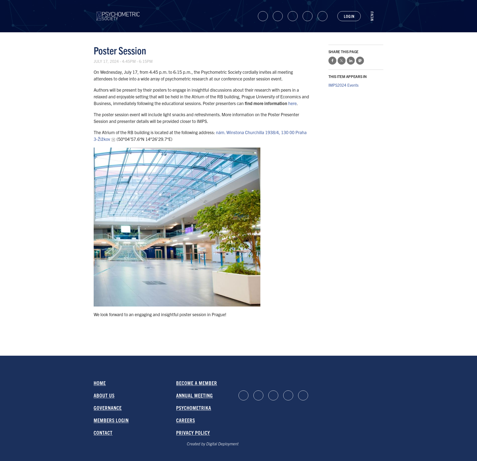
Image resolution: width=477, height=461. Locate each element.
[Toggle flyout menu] (374, 16)
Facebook (278, 16)
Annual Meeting (194, 395)
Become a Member (196, 383)
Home (100, 383)
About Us (104, 395)
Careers (185, 420)
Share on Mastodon (360, 61)
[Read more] (202, 227)
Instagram (308, 16)
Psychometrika (193, 408)
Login (349, 16)
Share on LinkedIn (351, 61)
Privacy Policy (193, 432)
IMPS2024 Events (343, 84)
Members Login (111, 420)
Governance (108, 408)
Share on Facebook (332, 61)
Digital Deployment (222, 443)
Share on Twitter (342, 61)
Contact (103, 432)
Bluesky (293, 16)
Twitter (322, 16)
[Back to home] (118, 11)
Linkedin (263, 16)
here (292, 103)
